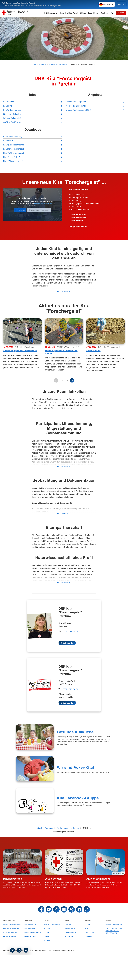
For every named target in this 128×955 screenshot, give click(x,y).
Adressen (47, 928)
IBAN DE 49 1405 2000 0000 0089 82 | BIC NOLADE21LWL (114, 930)
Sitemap (47, 936)
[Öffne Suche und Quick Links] (112, 12)
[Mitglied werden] (22, 862)
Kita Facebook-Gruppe (78, 798)
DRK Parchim (49, 13)
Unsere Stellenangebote (11, 924)
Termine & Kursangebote (32, 932)
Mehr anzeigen (62, 291)
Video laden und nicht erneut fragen (39, 210)
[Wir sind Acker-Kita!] (35, 768)
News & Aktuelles (30, 936)
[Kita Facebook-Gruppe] (35, 800)
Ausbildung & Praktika (11, 928)
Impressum (89, 936)
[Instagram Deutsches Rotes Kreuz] (56, 909)
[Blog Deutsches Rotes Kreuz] (79, 909)
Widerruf (47, 940)
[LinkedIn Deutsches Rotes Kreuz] (64, 909)
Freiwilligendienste (10, 932)
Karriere (96, 13)
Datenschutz (89, 932)
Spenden (121, 13)
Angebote (60, 13)
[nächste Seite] (72, 380)
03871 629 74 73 (70, 631)
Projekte (68, 13)
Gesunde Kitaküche (75, 732)
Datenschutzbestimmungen (43, 203)
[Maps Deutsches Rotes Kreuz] (87, 909)
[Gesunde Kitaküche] (35, 737)
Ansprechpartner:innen (52, 924)
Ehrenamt (68, 924)
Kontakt (47, 932)
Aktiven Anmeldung (98, 878)
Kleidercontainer (70, 932)
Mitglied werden (12, 878)
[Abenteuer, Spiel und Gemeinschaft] (22, 331)
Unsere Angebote (30, 924)
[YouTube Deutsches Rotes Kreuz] (49, 909)
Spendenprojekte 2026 (114, 924)
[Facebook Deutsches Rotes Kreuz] (41, 909)
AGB (86, 928)
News (90, 13)
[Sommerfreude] (105, 331)
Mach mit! (104, 13)
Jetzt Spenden (53, 878)
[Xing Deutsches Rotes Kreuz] (71, 909)
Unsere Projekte (29, 928)
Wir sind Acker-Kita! (75, 767)
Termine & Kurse (79, 13)
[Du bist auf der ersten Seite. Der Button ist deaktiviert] (56, 380)
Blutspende (69, 936)
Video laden (21, 210)
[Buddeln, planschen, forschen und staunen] (64, 331)
